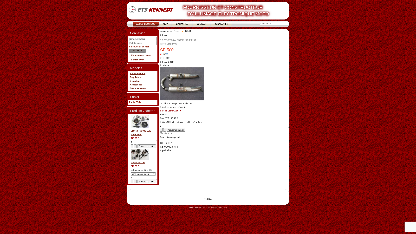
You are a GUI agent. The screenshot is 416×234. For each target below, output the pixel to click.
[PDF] (161, 54)
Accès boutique (145, 24)
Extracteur (135, 81)
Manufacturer (166, 133)
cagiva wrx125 (138, 162)
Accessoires (136, 85)
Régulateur (135, 77)
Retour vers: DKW (168, 44)
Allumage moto (137, 73)
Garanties (182, 24)
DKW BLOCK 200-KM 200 (183, 40)
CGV (165, 24)
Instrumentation (138, 88)
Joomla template (195, 207)
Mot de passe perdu (141, 55)
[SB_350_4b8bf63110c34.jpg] (182, 99)
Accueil (177, 31)
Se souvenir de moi (139, 47)
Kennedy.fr (221, 24)
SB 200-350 (165, 40)
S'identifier (137, 50)
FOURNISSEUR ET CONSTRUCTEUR (223, 7)
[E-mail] (166, 54)
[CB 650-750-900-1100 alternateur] (140, 127)
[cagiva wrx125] (140, 159)
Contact (201, 24)
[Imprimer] (164, 54)
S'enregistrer (137, 59)
